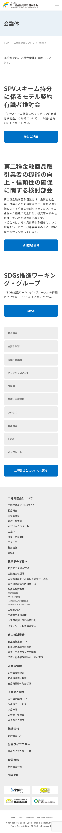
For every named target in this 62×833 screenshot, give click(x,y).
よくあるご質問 (16, 720)
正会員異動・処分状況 (19, 683)
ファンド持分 (14, 596)
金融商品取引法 (16, 573)
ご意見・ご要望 (16, 817)
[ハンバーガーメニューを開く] (56, 5)
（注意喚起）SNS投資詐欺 (22, 620)
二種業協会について (24, 42)
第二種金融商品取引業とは (22, 584)
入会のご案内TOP (17, 698)
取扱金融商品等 (16, 589)
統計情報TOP (15, 735)
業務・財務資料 (16, 536)
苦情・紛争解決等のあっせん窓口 (25, 657)
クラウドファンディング (19, 604)
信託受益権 (13, 593)
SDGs (11, 552)
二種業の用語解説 (17, 615)
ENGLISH (13, 775)
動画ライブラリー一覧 (19, 751)
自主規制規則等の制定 (19, 646)
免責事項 (30, 817)
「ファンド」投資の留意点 (22, 626)
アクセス (12, 542)
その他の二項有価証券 (18, 600)
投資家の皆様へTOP (18, 568)
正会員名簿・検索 (17, 678)
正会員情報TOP (16, 672)
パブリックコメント (18, 526)
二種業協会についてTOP (21, 505)
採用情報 (12, 547)
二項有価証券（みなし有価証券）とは (28, 578)
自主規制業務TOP (17, 641)
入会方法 (12, 709)
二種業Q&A (14, 609)
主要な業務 (14, 515)
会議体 (11, 531)
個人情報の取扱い (45, 817)
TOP (6, 42)
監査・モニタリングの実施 (22, 652)
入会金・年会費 (16, 714)
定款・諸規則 (15, 521)
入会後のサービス (17, 704)
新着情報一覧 (15, 766)
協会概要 (12, 510)
